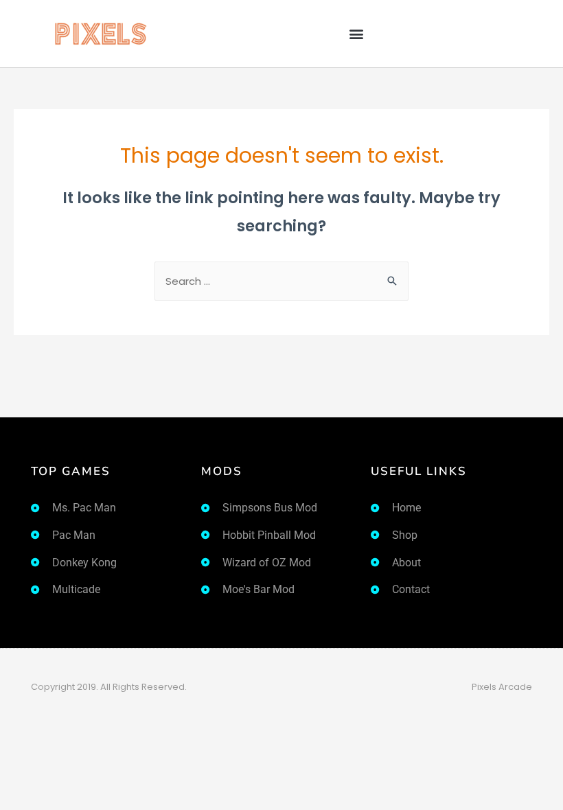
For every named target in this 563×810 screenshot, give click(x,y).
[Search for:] (281, 281)
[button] (356, 34)
